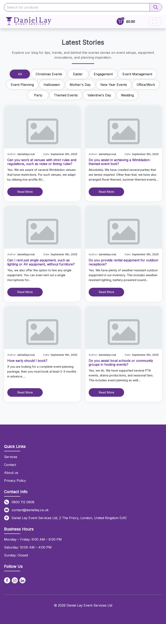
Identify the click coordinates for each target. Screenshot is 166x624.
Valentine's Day (99, 95)
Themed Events (66, 95)
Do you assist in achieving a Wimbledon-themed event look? (120, 162)
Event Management (137, 74)
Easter (78, 74)
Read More (25, 192)
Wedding (127, 95)
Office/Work (146, 85)
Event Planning (22, 85)
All (20, 74)
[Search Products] (156, 7)
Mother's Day (80, 85)
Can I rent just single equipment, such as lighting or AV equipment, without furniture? (41, 262)
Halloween (52, 85)
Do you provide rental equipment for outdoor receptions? (124, 262)
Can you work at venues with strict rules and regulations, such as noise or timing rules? (41, 162)
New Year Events (113, 85)
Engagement (103, 74)
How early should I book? (27, 361)
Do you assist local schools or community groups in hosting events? (121, 362)
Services (10, 457)
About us (11, 473)
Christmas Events (49, 74)
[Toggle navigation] (154, 21)
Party (38, 95)
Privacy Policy (15, 481)
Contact (10, 465)
